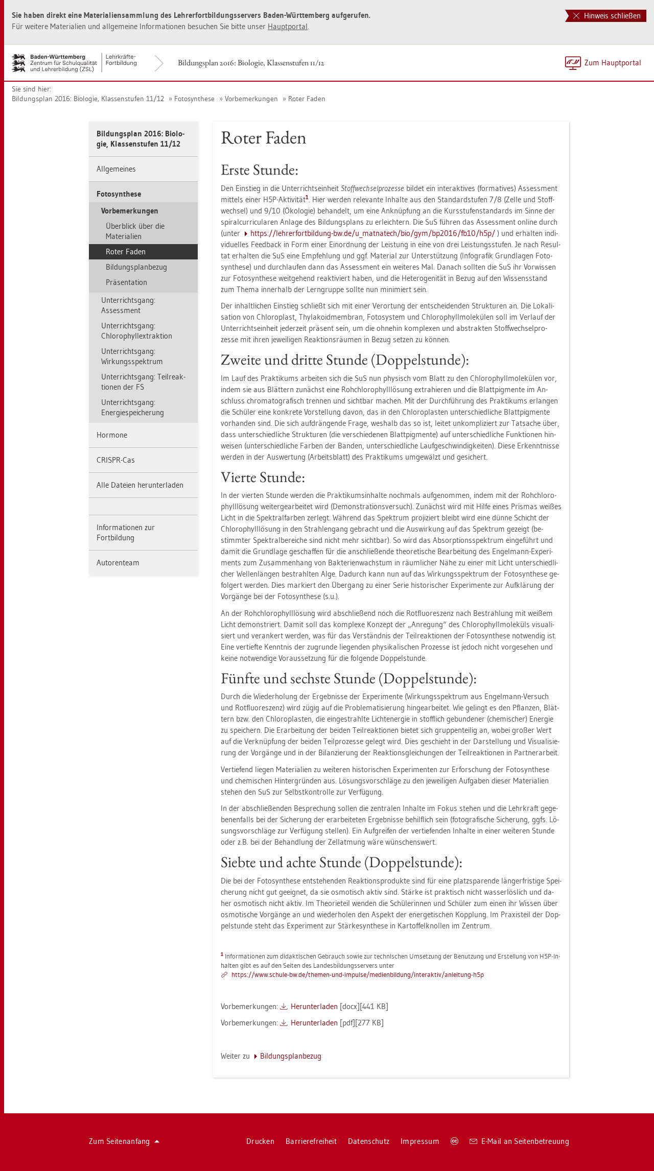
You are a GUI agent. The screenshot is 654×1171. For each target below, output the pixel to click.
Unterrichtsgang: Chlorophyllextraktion (136, 331)
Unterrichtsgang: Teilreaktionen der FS (143, 382)
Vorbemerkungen (251, 98)
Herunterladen (314, 1006)
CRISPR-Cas (116, 460)
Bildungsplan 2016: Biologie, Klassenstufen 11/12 (251, 62)
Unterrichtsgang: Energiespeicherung (132, 407)
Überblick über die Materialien (135, 231)
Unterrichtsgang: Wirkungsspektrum (132, 356)
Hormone (112, 435)
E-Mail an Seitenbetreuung (525, 1141)
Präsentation (126, 282)
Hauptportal (288, 26)
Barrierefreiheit (311, 1141)
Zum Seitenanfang (119, 1141)
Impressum (420, 1141)
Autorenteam (118, 562)
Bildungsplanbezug (136, 267)
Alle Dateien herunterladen (140, 485)
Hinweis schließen (611, 15)
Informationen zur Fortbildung (126, 532)
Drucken (260, 1141)
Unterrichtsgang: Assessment (128, 305)
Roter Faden (306, 98)
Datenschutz (368, 1141)
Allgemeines (116, 169)
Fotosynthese (194, 98)
